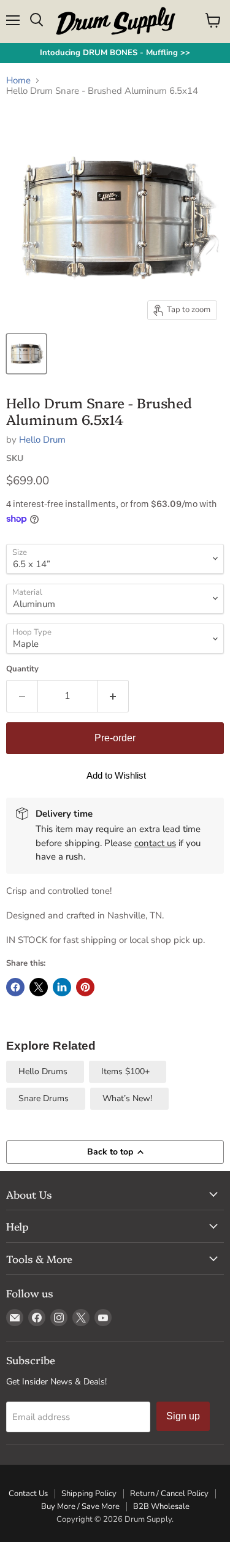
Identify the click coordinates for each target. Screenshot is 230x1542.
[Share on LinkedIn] (62, 987)
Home (18, 80)
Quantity (22, 669)
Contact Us (28, 1493)
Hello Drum (42, 439)
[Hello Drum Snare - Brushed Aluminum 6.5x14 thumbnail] (26, 353)
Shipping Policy (89, 1493)
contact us (155, 843)
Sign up (183, 1416)
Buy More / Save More (80, 1506)
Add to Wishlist (116, 775)
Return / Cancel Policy (169, 1493)
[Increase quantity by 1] (113, 696)
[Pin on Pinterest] (85, 987)
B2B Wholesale (161, 1506)
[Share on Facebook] (15, 987)
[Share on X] (38, 987)
